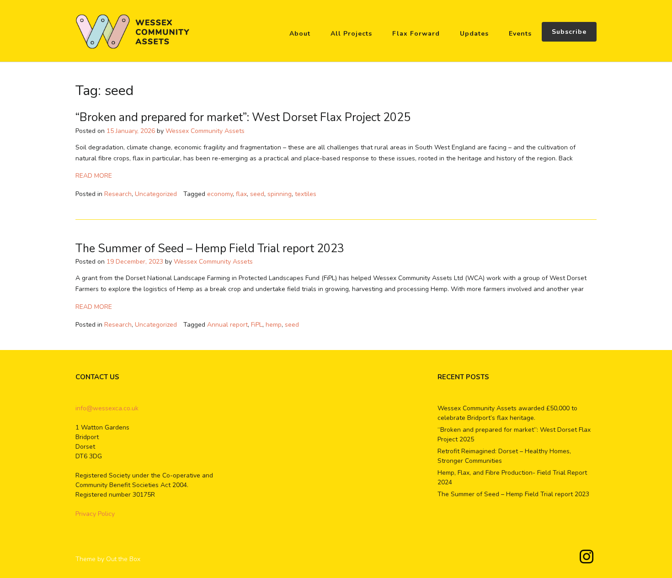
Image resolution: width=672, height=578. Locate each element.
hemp (274, 324)
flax (241, 194)
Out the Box (123, 559)
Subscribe (569, 31)
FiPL (256, 324)
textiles (305, 194)
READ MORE (93, 175)
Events (520, 33)
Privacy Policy (95, 513)
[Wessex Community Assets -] (132, 31)
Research (118, 194)
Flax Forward (416, 33)
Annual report (227, 324)
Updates (474, 33)
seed (257, 194)
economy (220, 194)
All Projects (351, 33)
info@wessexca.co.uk (107, 408)
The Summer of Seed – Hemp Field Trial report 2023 (209, 248)
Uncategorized (156, 194)
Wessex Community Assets (205, 131)
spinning (279, 194)
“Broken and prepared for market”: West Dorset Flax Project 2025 (243, 117)
